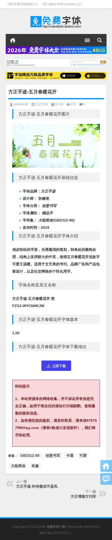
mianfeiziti (21, 104)
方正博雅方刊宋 (83, 496)
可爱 (83, 455)
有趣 (35, 466)
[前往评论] (106, 479)
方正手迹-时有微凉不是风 (37, 486)
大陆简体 (18, 466)
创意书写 (53, 455)
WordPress (91, 527)
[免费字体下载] (56, 21)
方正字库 (41, 104)
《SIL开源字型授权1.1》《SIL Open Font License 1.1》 (45, 4)
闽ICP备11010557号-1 (55, 533)
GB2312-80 (30, 455)
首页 (13, 40)
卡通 (69, 455)
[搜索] (99, 40)
